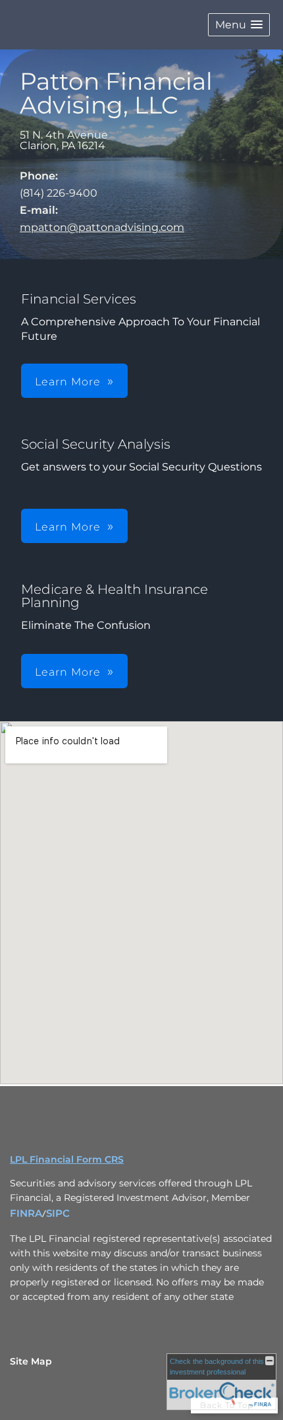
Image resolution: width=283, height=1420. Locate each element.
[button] (239, 24)
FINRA (26, 1213)
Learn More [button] (68, 381)
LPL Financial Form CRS (67, 1159)
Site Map (31, 1361)
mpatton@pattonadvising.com (102, 227)
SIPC (58, 1213)
